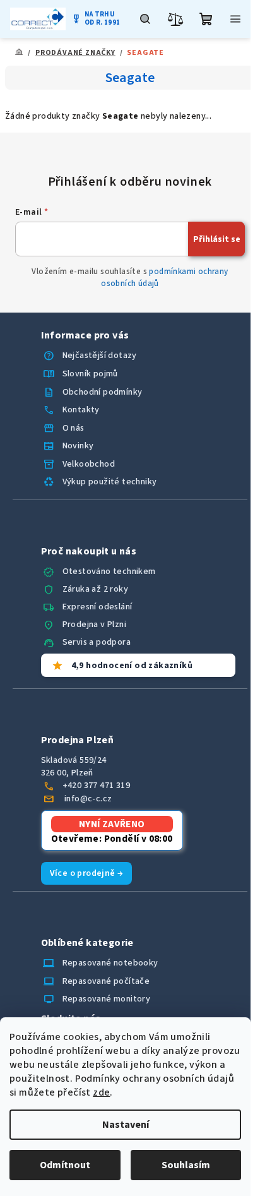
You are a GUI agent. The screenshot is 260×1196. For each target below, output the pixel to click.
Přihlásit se (216, 239)
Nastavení (125, 1125)
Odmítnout (65, 1165)
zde (101, 1092)
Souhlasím (186, 1165)
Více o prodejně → (87, 873)
